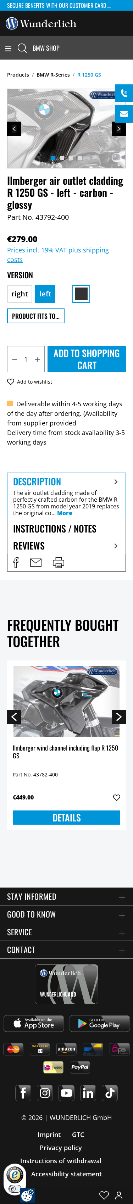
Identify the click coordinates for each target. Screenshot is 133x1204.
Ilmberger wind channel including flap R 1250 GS (65, 752)
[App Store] (34, 1023)
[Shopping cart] (129, 48)
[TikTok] (110, 1093)
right (19, 294)
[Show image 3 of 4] (71, 158)
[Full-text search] (22, 48)
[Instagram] (45, 1093)
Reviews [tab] (29, 545)
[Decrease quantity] (14, 359)
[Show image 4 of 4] (80, 158)
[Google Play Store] (100, 1023)
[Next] (119, 129)
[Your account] (119, 1195)
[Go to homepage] (41, 22)
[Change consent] (27, 1195)
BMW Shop (46, 47)
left (45, 294)
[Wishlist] (104, 1195)
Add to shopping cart (87, 359)
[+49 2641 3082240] (124, 93)
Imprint (49, 1134)
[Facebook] (23, 1093)
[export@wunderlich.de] (124, 114)
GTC (78, 1134)
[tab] (66, 496)
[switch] (15, 1189)
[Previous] (14, 129)
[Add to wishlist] (116, 797)
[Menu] (8, 48)
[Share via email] (35, 562)
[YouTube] (66, 1093)
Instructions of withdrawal (60, 1160)
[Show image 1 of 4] (53, 158)
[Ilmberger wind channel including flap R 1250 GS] (66, 701)
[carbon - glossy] (81, 294)
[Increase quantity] (37, 359)
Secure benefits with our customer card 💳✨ (63, 5)
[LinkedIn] (88, 1093)
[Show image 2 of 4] (62, 158)
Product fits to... (36, 315)
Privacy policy (61, 1147)
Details (66, 817)
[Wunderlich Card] (66, 984)
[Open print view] (58, 562)
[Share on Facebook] (16, 562)
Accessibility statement (66, 1174)
